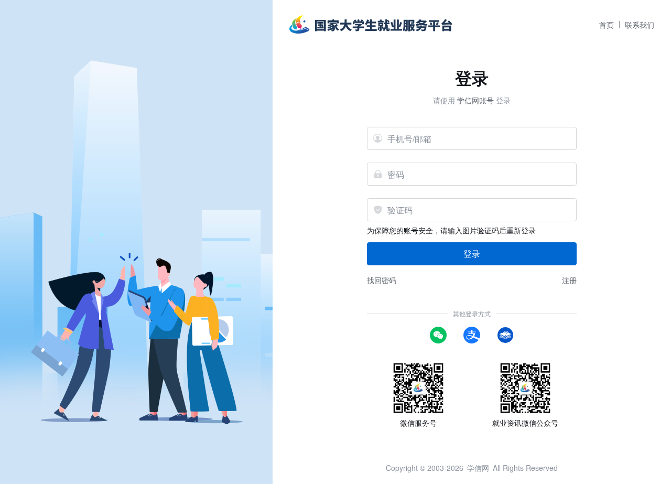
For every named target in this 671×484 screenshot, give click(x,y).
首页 (606, 24)
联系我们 (639, 24)
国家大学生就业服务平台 (370, 20)
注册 (569, 280)
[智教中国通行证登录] (505, 334)
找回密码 (381, 280)
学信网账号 (475, 100)
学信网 (478, 468)
